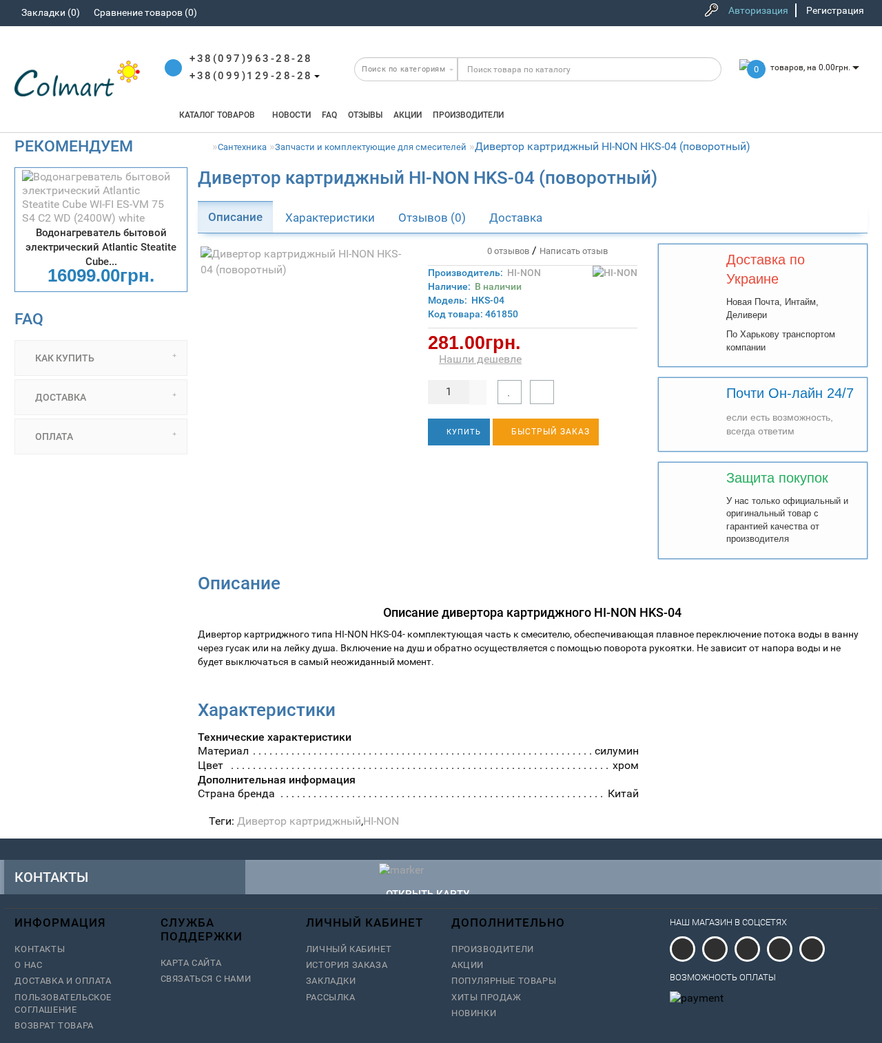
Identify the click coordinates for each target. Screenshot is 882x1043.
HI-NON (524, 272)
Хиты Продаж (486, 997)
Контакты (39, 949)
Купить (462, 432)
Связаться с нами (206, 978)
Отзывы (365, 115)
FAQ (329, 115)
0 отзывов (506, 251)
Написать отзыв (574, 251)
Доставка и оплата (62, 981)
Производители (468, 115)
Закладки (331, 981)
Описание (235, 217)
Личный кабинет (348, 949)
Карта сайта (191, 963)
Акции (407, 115)
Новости (291, 115)
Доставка (515, 217)
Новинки (473, 1013)
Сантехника (242, 147)
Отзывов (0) (432, 217)
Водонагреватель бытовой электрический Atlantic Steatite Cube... (100, 247)
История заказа (346, 965)
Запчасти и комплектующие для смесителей (370, 147)
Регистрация (835, 10)
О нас (28, 965)
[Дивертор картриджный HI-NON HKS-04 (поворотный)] (302, 262)
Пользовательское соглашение (63, 1003)
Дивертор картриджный (299, 821)
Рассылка (331, 997)
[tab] (101, 358)
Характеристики (330, 217)
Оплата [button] (53, 436)
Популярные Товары (503, 981)
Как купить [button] (63, 358)
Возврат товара (53, 1025)
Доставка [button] (59, 397)
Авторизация (758, 10)
